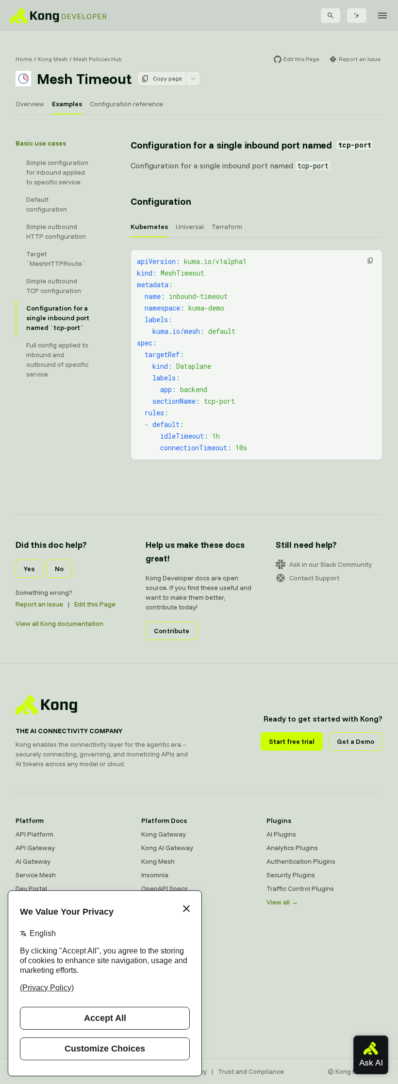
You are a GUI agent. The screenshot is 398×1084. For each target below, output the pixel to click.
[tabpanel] (256, 354)
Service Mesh (36, 874)
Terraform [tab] (227, 226)
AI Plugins (281, 834)
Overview (30, 103)
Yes (29, 568)
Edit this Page (95, 604)
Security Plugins (290, 874)
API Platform (34, 834)
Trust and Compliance (251, 1071)
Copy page (167, 78)
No (59, 568)
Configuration (161, 201)
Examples (67, 103)
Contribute (171, 630)
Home (24, 59)
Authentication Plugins (300, 861)
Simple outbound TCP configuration (53, 286)
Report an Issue (39, 604)
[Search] (330, 15)
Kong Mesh (52, 59)
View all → (282, 902)
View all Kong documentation (59, 623)
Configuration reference (126, 103)
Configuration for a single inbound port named (251, 145)
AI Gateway (33, 861)
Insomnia (154, 874)
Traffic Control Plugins (300, 888)
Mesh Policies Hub (97, 59)
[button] (370, 260)
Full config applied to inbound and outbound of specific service (57, 359)
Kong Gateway (163, 834)
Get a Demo (355, 741)
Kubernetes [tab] (149, 226)
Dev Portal (31, 888)
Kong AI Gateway (167, 847)
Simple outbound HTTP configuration (56, 231)
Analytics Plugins (292, 847)
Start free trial (292, 741)
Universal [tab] (190, 226)
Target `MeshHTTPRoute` (55, 258)
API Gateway (35, 847)
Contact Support (314, 578)
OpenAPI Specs (164, 888)
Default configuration (46, 204)
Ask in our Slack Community (330, 564)
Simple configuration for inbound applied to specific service (57, 172)
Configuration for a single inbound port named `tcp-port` (57, 318)
